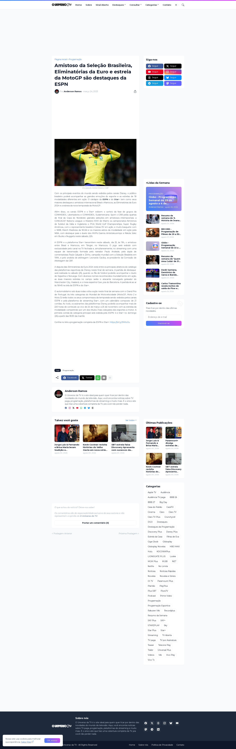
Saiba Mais (26, 742)
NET (174, 561)
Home (78, 5)
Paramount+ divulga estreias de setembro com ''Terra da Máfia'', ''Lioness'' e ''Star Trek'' (173, 443)
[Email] (104, 377)
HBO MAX (175, 546)
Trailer (150, 650)
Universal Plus (164, 650)
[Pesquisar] (182, 5)
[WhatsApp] (98, 377)
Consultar (135, 5)
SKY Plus (152, 620)
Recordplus (169, 610)
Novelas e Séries (167, 576)
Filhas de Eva (173, 536)
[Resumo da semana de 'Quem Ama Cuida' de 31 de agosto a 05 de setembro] (152, 259)
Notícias (151, 571)
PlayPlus (164, 586)
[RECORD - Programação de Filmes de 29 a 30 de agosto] (152, 232)
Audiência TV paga (156, 497)
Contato (167, 5)
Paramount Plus (165, 581)
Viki (160, 655)
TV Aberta (167, 635)
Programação (75, 59)
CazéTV (170, 507)
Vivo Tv (151, 660)
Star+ (163, 630)
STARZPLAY (154, 625)
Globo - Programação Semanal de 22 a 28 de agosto (171, 245)
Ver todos (130, 420)
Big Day (163, 502)
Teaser (151, 645)
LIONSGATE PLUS (157, 556)
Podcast (152, 596)
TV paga (152, 640)
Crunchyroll (170, 517)
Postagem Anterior (63, 533)
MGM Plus (153, 561)
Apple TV (152, 492)
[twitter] (73, 408)
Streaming (153, 635)
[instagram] (70, 408)
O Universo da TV (68, 745)
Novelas (151, 576)
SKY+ (162, 620)
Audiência (165, 492)
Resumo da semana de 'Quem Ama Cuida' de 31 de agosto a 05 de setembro (170, 259)
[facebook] (66, 408)
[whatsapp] (81, 408)
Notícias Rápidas (167, 571)
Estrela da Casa (155, 536)
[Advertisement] (118, 32)
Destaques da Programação (161, 527)
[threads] (93, 408)
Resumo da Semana (157, 615)
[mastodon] (145, 729)
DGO (150, 522)
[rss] (158, 729)
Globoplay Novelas (156, 546)
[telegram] (85, 408)
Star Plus (152, 630)
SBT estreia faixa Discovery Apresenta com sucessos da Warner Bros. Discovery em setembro (123, 447)
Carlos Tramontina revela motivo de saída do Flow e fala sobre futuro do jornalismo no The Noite (171, 286)
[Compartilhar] (134, 91)
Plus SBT (152, 591)
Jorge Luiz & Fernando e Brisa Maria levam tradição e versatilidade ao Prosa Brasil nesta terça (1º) (66, 447)
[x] (152, 723)
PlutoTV (164, 591)
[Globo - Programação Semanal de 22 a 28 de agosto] (152, 246)
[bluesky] (89, 408)
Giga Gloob (153, 541)
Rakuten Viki (154, 610)
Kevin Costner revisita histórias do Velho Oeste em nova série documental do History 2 (95, 447)
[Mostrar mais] (110, 377)
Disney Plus (171, 532)
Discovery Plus (155, 532)
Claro (162, 512)
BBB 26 (173, 497)
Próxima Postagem (128, 533)
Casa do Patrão (155, 507)
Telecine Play (164, 645)
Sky (165, 625)
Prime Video (166, 596)
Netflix (151, 566)
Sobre (89, 5)
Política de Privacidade (162, 745)
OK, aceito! (52, 740)
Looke (173, 556)
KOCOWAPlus (163, 551)
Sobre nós (143, 745)
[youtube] (77, 408)
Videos (151, 655)
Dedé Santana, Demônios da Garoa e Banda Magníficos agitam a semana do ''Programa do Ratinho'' (170, 272)
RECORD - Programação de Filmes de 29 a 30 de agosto (170, 231)
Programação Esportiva (159, 605)
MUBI (165, 561)
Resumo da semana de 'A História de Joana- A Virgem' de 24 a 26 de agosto (170, 218)
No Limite (163, 566)
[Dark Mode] (177, 5)
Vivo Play (170, 655)
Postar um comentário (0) (95, 523)
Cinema (151, 512)
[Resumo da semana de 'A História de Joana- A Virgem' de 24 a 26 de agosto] (152, 219)
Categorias (151, 5)
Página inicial (60, 59)
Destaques (118, 5)
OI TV (150, 581)
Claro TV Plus (154, 517)
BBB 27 (151, 502)
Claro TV (172, 512)
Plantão (151, 586)
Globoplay (167, 541)
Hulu (150, 551)
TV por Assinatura (168, 640)
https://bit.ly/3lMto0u (120, 322)
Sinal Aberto (102, 5)
